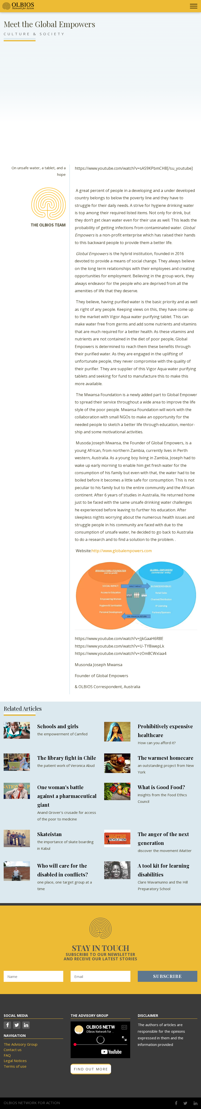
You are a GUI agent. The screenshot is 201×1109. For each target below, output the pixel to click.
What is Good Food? (161, 787)
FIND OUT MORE (91, 1069)
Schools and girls (57, 726)
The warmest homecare (165, 757)
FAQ (7, 1055)
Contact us (13, 1049)
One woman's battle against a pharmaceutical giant (67, 796)
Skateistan (49, 834)
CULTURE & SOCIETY (34, 33)
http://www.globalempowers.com (121, 550)
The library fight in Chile (66, 757)
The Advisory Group (21, 1044)
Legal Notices (15, 1060)
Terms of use (15, 1066)
